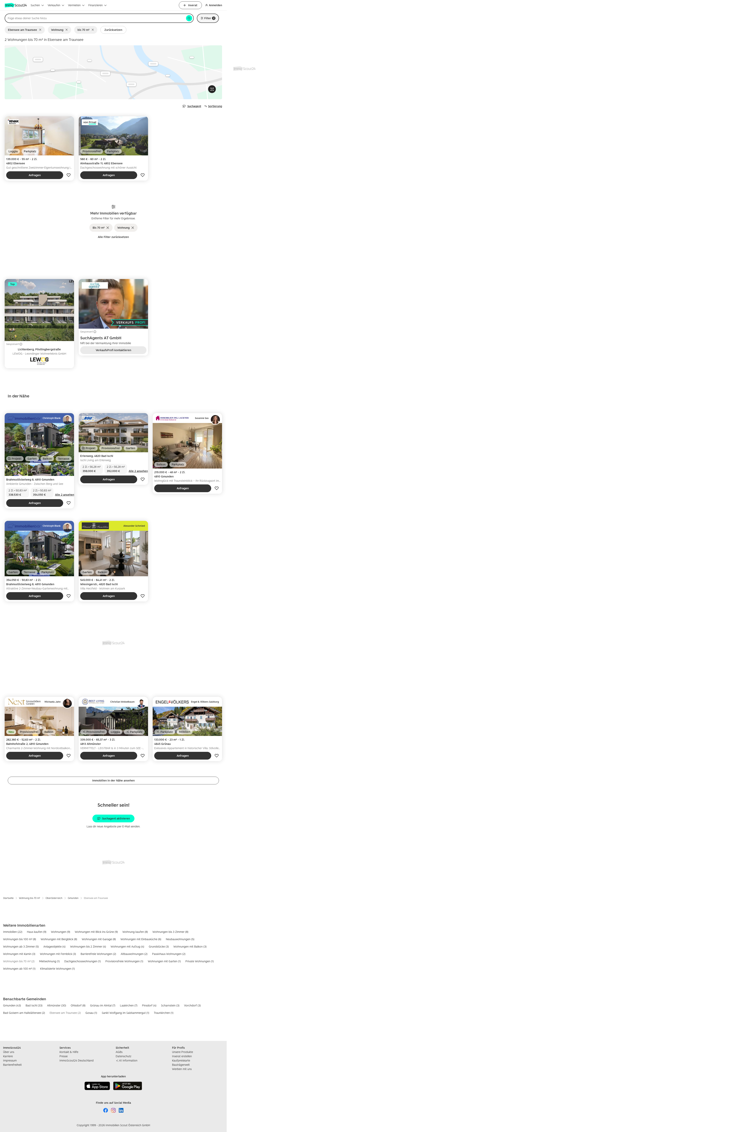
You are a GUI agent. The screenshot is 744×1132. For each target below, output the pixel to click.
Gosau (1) (91, 1012)
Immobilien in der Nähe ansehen (113, 780)
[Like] (68, 175)
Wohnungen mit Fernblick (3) (58, 953)
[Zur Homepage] (16, 5)
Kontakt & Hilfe (68, 1052)
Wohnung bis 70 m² (29, 898)
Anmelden (215, 5)
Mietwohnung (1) (49, 961)
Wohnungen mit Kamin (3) (19, 953)
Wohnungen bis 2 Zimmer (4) (88, 946)
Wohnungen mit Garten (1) (164, 961)
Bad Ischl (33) (34, 1005)
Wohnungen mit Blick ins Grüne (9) (96, 931)
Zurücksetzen (113, 29)
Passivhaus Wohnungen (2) (168, 953)
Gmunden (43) (12, 1005)
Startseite (8, 898)
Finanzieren (95, 5)
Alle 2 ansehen (64, 494)
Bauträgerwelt (181, 1064)
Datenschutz (123, 1056)
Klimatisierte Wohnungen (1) (57, 968)
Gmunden (73, 898)
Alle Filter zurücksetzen (113, 237)
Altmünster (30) (56, 1005)
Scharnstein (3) (170, 1005)
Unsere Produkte (182, 1052)
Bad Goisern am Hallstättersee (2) (24, 1012)
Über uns (8, 1052)
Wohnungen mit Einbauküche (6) (141, 939)
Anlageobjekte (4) (54, 946)
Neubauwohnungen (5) (180, 939)
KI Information (128, 1060)
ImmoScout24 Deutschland (76, 1060)
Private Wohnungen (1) (199, 961)
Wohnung (57, 29)
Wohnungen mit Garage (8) (99, 939)
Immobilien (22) (12, 931)
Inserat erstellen (182, 1056)
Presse (63, 1056)
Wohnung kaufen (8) (135, 931)
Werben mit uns (182, 1069)
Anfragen (35, 175)
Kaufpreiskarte (181, 1060)
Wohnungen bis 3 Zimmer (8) (170, 931)
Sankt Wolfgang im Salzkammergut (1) (125, 1012)
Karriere (8, 1056)
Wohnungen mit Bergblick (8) (59, 939)
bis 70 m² (84, 29)
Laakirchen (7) (128, 1005)
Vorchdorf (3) (192, 1005)
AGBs (119, 1052)
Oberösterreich (54, 898)
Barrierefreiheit (12, 1064)
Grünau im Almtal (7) (102, 1005)
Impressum (10, 1060)
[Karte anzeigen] (113, 72)
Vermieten (74, 5)
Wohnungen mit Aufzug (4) (127, 946)
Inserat (192, 5)
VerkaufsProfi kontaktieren (113, 350)
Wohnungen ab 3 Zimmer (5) (21, 946)
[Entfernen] (41, 30)
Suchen (35, 5)
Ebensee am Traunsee (22, 29)
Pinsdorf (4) (149, 1005)
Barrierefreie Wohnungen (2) (98, 953)
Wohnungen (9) (60, 931)
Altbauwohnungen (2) (134, 953)
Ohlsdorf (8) (78, 1005)
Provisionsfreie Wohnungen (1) (124, 961)
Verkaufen (54, 5)
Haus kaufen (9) (36, 931)
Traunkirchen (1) (163, 1012)
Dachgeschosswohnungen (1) (82, 961)
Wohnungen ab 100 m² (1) (19, 968)
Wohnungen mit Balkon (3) (190, 946)
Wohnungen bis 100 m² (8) (19, 939)
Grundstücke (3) (159, 946)
